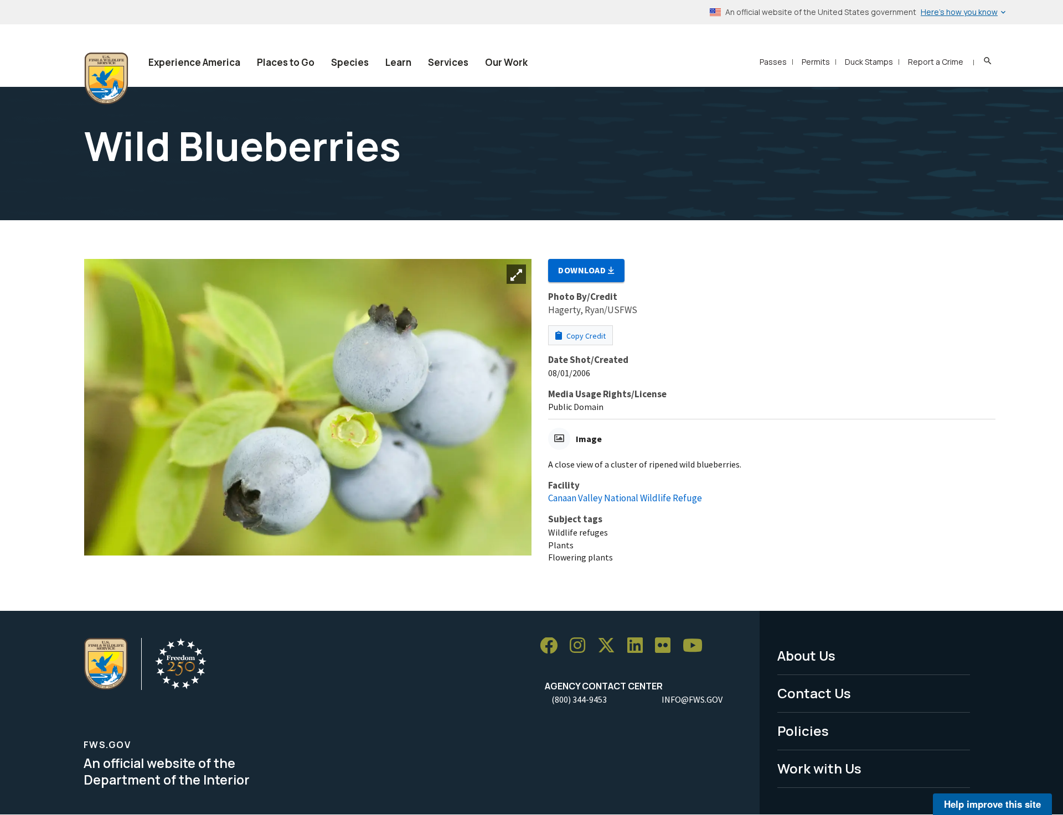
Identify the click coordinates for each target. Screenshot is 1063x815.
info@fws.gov (692, 699)
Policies (803, 730)
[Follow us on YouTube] (696, 646)
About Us (806, 655)
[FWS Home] (106, 78)
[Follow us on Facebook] (552, 646)
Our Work (506, 62)
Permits (816, 61)
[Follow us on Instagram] (581, 646)
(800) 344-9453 (579, 699)
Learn (398, 62)
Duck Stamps (869, 61)
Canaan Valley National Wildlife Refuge (625, 498)
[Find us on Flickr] (666, 646)
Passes (773, 61)
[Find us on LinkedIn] (639, 646)
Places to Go (285, 62)
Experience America (194, 62)
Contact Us (814, 693)
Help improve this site (992, 804)
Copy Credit (585, 336)
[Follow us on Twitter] (610, 646)
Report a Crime (935, 61)
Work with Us (819, 768)
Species (350, 62)
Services (448, 62)
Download (583, 270)
